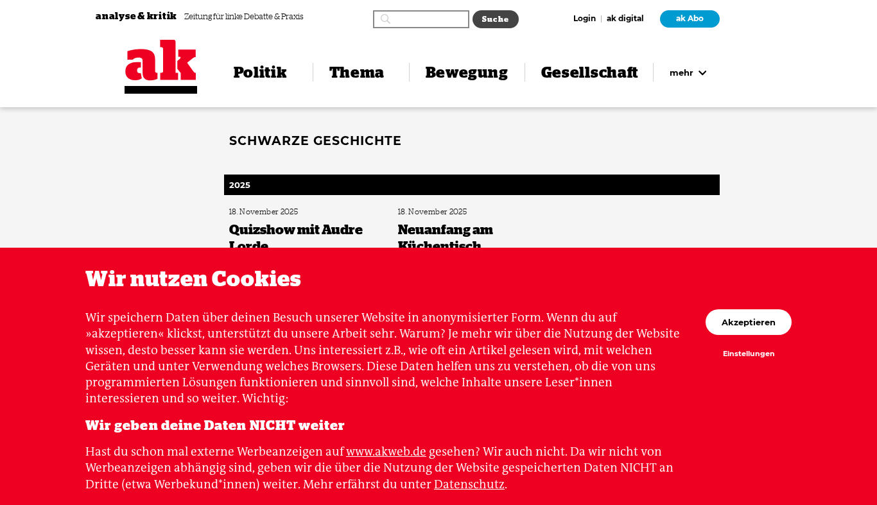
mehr (683, 72)
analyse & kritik (137, 15)
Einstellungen (749, 354)
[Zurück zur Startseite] (161, 60)
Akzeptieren (749, 322)
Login (584, 19)
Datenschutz (469, 484)
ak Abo (690, 18)
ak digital (625, 19)
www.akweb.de (386, 451)
